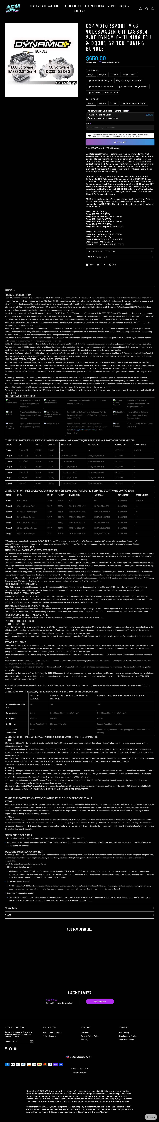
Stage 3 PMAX (129, 74)
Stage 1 (91, 74)
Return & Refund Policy (89, 1036)
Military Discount (49, 1036)
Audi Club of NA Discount (52, 1032)
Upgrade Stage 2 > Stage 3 (134, 103)
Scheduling (73, 6)
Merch (112, 6)
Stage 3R (114, 74)
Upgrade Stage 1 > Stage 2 (100, 80)
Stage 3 (113, 103)
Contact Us (85, 1032)
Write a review (100, 1001)
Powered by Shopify (79, 1072)
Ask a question (97, 257)
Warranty (84, 1039)
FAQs (123, 6)
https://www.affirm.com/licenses (92, 1112)
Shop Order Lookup (126, 1039)
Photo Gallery (124, 1032)
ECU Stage (92, 70)
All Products (94, 6)
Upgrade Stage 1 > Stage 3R (129, 80)
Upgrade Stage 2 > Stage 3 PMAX (103, 92)
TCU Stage (92, 99)
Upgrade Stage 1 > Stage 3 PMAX (133, 86)
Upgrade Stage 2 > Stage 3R (100, 86)
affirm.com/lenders (57, 1093)
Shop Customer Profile (127, 1036)
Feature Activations (45, 6)
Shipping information (102, 251)
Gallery (79, 11)
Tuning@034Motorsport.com (84, 430)
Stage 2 (102, 74)
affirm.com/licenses (94, 1098)
